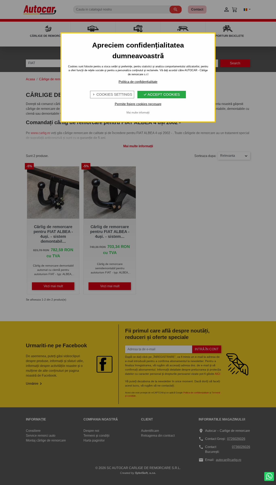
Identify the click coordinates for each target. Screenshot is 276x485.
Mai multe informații (138, 112)
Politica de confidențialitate (138, 82)
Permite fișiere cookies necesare (138, 104)
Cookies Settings (112, 94)
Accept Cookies (161, 94)
